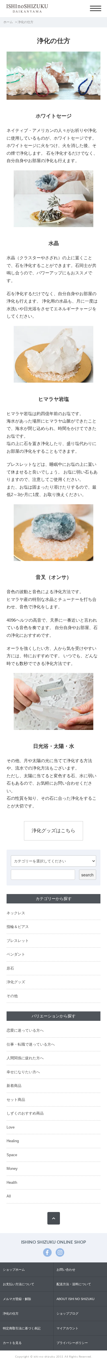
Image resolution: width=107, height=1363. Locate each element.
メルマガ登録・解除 (17, 1299)
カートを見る (12, 1342)
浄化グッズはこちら (53, 830)
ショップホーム (14, 1269)
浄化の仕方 (11, 1313)
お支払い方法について (18, 1284)
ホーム (8, 22)
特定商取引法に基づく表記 (22, 1328)
